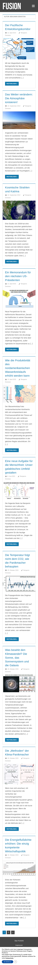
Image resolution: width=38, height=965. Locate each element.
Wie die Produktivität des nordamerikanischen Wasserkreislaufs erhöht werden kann (17, 368)
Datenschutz (9, 958)
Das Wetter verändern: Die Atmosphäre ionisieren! (19, 98)
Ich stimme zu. (7, 962)
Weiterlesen (11, 83)
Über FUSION (19, 941)
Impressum (19, 945)
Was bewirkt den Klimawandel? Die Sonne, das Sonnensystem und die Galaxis (17, 657)
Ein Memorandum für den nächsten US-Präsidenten (18, 276)
